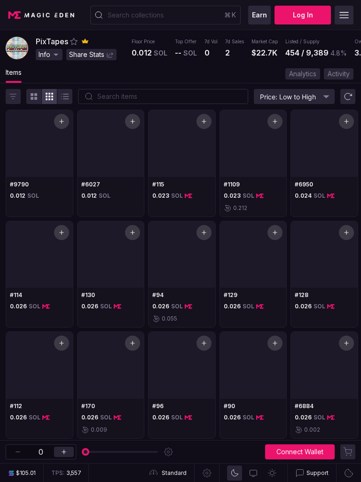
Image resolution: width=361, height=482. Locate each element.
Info (44, 54)
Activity (339, 74)
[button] (74, 41)
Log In (303, 15)
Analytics (302, 74)
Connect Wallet (299, 452)
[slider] (85, 452)
